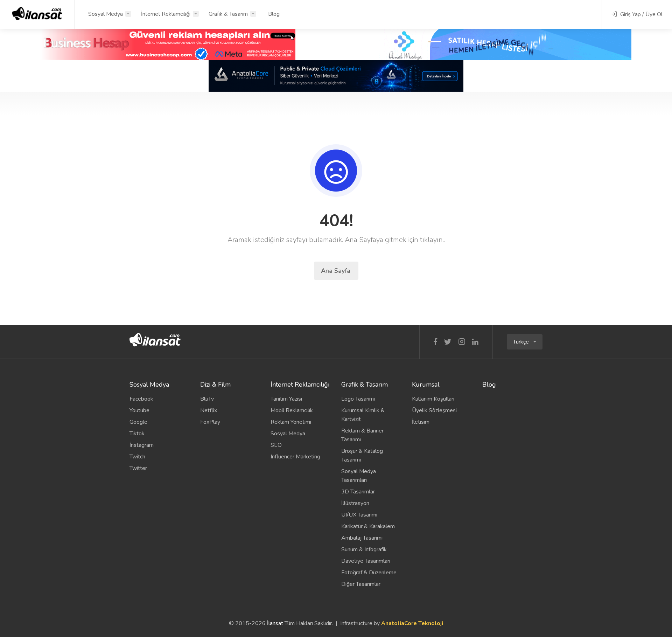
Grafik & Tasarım (228, 14)
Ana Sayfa (336, 270)
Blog (274, 14)
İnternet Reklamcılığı (165, 14)
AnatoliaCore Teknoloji (412, 623)
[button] (524, 341)
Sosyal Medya (105, 14)
